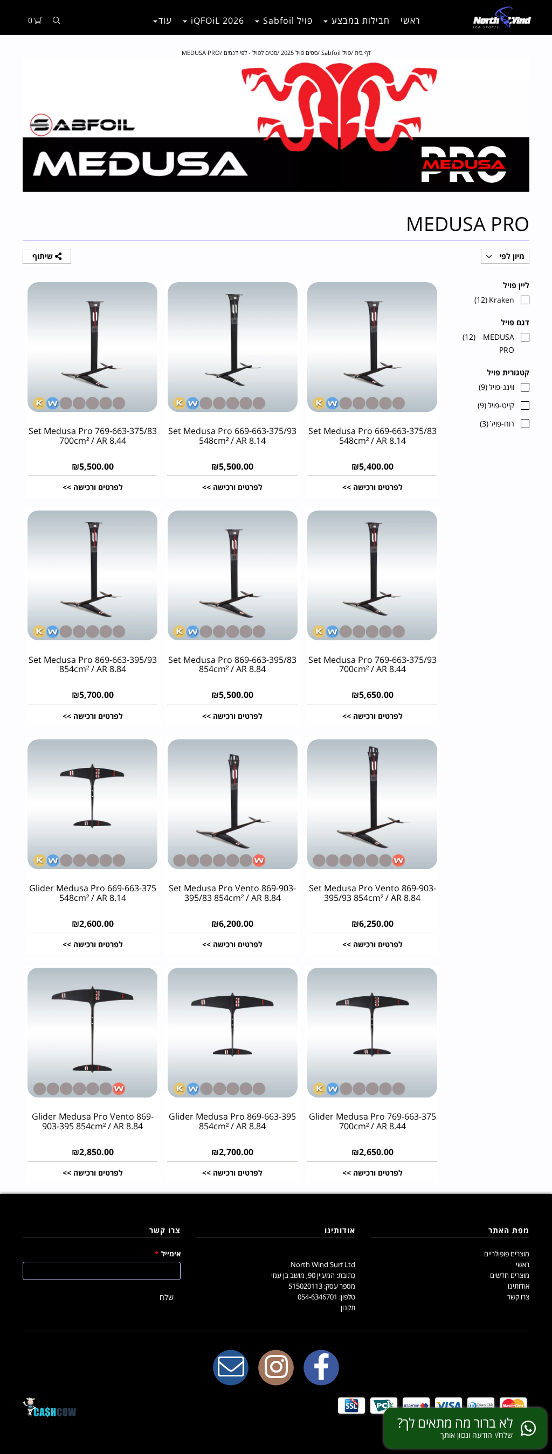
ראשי (410, 20)
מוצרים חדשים (509, 1275)
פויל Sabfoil (286, 20)
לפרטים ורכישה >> (372, 487)
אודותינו (518, 1286)
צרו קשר (518, 1297)
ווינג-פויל (496, 387)
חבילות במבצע (359, 20)
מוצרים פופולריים (506, 1254)
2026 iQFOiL (216, 20)
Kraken (494, 300)
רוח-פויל (497, 423)
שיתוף (43, 256)
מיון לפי (511, 256)
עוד (165, 20)
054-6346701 (317, 1297)
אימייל (168, 1254)
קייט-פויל (496, 405)
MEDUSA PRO (488, 343)
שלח (167, 1297)
